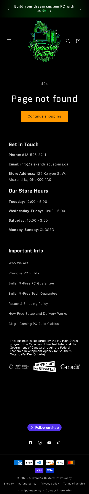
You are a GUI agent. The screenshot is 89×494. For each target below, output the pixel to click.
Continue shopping (45, 116)
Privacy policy (50, 483)
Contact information (59, 490)
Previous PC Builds (24, 273)
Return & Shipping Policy (28, 304)
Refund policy (27, 483)
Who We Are (19, 263)
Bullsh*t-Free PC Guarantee (31, 283)
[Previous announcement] (8, 8)
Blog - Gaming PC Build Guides (34, 324)
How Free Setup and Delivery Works (38, 314)
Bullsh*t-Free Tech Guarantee (33, 293)
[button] (9, 41)
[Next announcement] (81, 8)
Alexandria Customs (42, 478)
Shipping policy (31, 490)
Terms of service (74, 483)
